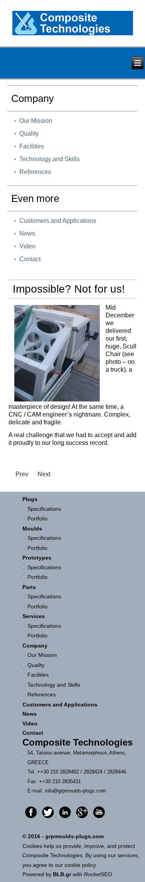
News (27, 233)
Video (27, 246)
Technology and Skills (49, 159)
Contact (30, 259)
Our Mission (35, 120)
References (35, 172)
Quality (29, 133)
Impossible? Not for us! (69, 289)
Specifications (45, 509)
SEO (98, 874)
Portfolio (37, 518)
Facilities (31, 146)
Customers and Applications (57, 220)
